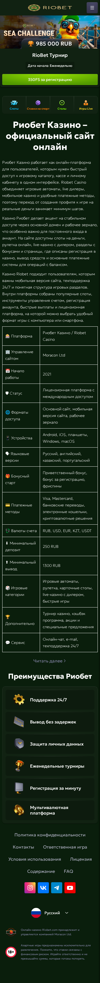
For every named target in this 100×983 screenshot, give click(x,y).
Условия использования (34, 859)
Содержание (41, 871)
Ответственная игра (65, 847)
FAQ (68, 871)
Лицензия (81, 859)
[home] (50, 7)
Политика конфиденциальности (50, 834)
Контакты (23, 847)
